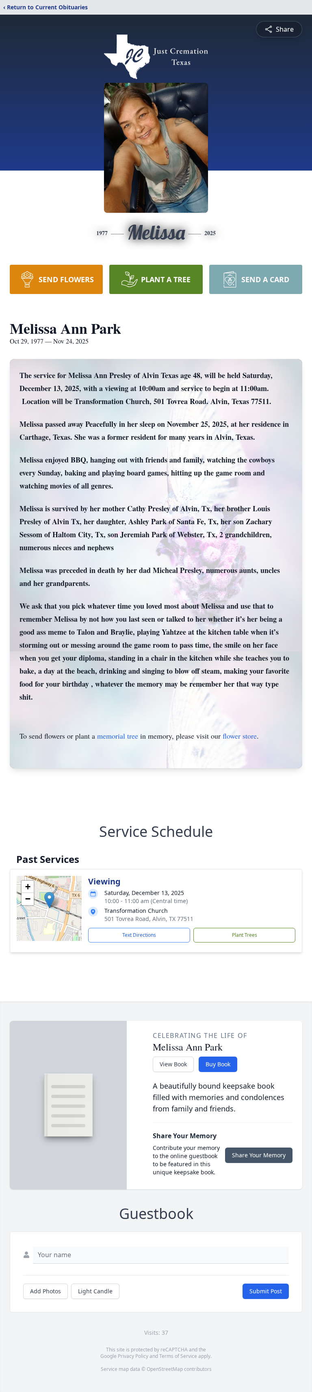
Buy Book (218, 1064)
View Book (173, 1064)
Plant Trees (244, 935)
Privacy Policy (133, 1356)
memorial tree (117, 736)
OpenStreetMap (165, 1369)
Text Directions (139, 935)
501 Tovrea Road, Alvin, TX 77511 (148, 919)
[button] (49, 900)
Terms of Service (178, 1356)
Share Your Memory (259, 1155)
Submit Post (265, 1291)
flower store (240, 736)
